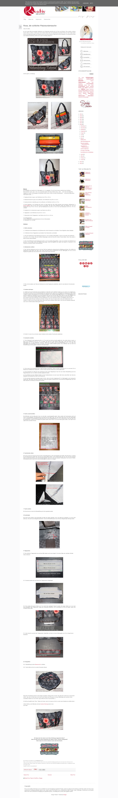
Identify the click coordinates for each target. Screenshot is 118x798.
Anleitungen (89, 77)
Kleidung (91, 86)
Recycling (85, 90)
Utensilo (91, 94)
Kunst (79, 87)
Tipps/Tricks (90, 93)
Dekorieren (82, 82)
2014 (81, 124)
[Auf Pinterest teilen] (44, 769)
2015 (81, 122)
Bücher (92, 80)
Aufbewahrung (89, 79)
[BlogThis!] (40, 769)
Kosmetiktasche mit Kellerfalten (87, 152)
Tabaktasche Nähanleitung (87, 173)
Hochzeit (80, 85)
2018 (81, 117)
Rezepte (89, 90)
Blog (25, 19)
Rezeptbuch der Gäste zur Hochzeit (89, 220)
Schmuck (80, 91)
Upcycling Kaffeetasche (85, 141)
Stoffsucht (91, 91)
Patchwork (91, 89)
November (83, 127)
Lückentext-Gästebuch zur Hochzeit (88, 214)
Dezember (83, 126)
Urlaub (86, 94)
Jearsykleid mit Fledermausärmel (84, 146)
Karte (92, 85)
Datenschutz (47, 19)
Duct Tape (90, 82)
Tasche (84, 93)
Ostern (87, 89)
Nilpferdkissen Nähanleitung (88, 200)
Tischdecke (80, 94)
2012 (81, 163)
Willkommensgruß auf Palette (88, 227)
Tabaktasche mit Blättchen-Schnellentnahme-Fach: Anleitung (88, 187)
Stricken (79, 93)
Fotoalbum (80, 83)
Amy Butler (81, 77)
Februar (82, 157)
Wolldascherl (83, 139)
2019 (81, 115)
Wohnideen (90, 95)
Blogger (65, 794)
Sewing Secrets (86, 91)
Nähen (83, 89)
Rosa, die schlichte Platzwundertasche (85, 144)
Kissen (87, 86)
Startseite (50, 774)
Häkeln (85, 85)
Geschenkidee (89, 83)
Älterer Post (72, 774)
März (82, 156)
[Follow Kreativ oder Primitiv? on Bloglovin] (86, 287)
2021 (81, 114)
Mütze (79, 89)
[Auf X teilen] (42, 769)
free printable (85, 97)
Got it (91, 3)
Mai (82, 138)
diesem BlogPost (26, 205)
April (82, 154)
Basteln (80, 80)
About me (30, 19)
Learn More (86, 3)
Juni (82, 136)
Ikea (89, 85)
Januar (82, 159)
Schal (92, 90)
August (82, 133)
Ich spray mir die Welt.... (85, 150)
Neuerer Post (26, 774)
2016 (81, 121)
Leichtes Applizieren (85, 148)
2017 (81, 119)
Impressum (38, 19)
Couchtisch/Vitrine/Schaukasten (89, 234)
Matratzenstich (38, 664)
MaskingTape (90, 87)
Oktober (82, 129)
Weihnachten (81, 95)
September (83, 131)
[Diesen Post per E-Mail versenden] (39, 769)
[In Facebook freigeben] (43, 769)
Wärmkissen (80, 97)
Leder (83, 87)
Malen (86, 87)
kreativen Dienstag (44, 704)
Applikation (80, 79)
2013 (81, 161)
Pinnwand (80, 90)
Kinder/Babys (81, 86)
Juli (82, 134)
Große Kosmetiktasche (88, 207)
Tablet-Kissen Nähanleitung (88, 180)
